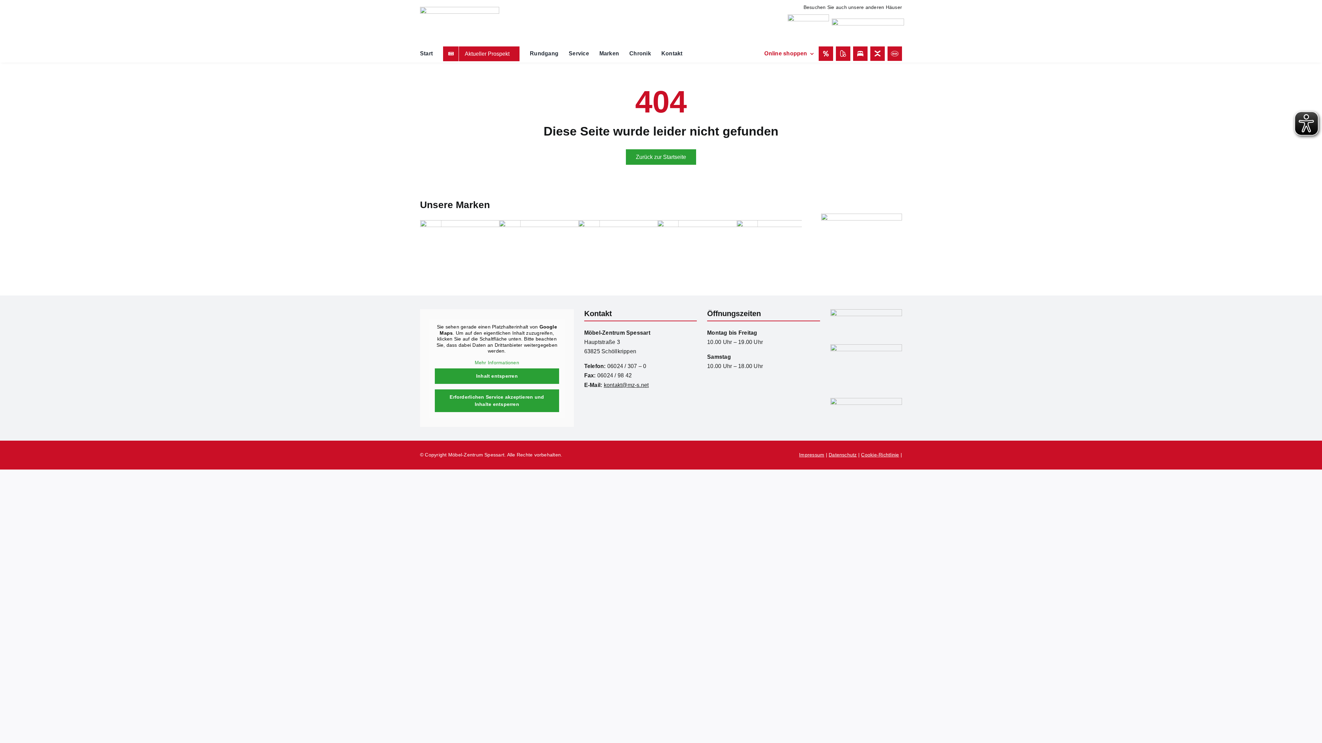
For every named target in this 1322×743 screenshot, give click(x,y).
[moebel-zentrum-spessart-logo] (866, 312)
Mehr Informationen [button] (497, 362)
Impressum (811, 454)
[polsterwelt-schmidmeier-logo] (868, 21)
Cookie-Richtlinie (880, 454)
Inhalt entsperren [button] (497, 376)
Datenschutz (843, 454)
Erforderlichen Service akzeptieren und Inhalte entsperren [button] (497, 400)
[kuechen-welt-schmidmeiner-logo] (808, 17)
